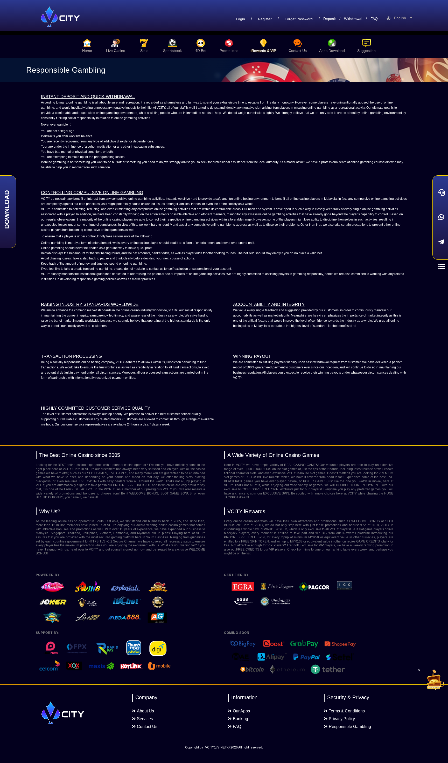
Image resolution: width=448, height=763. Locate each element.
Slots (144, 51)
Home (87, 51)
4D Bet (200, 51)
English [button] (401, 18)
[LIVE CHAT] (440, 192)
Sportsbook (172, 51)
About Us (145, 711)
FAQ (374, 19)
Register (265, 19)
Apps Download (332, 51)
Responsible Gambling (350, 726)
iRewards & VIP (263, 51)
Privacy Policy (342, 719)
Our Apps (241, 711)
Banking (240, 719)
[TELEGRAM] (440, 242)
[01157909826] (440, 217)
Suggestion (366, 51)
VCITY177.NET (216, 747)
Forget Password (299, 19)
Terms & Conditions (347, 711)
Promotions (229, 51)
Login (240, 19)
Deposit (329, 19)
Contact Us (298, 51)
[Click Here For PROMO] (433, 680)
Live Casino (115, 51)
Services (145, 719)
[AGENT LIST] (440, 266)
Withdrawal (353, 19)
